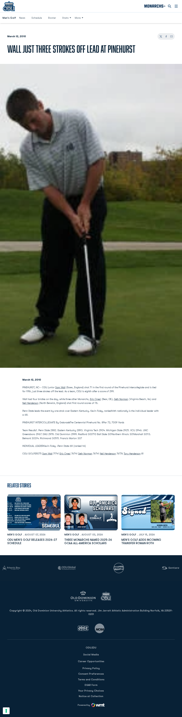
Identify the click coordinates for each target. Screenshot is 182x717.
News (22, 17)
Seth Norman (121, 399)
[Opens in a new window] (83, 628)
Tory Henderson (132, 453)
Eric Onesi (95, 399)
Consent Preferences (91, 673)
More (78, 17)
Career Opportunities (91, 661)
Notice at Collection (91, 696)
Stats (65, 17)
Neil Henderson (30, 403)
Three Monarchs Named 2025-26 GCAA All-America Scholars (88, 541)
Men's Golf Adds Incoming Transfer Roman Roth (141, 541)
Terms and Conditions (91, 679)
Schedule (36, 17)
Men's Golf (14, 534)
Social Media (91, 654)
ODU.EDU (91, 647)
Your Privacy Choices (91, 690)
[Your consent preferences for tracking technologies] (6, 710)
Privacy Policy (91, 668)
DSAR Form (91, 685)
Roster (52, 17)
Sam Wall (60, 387)
